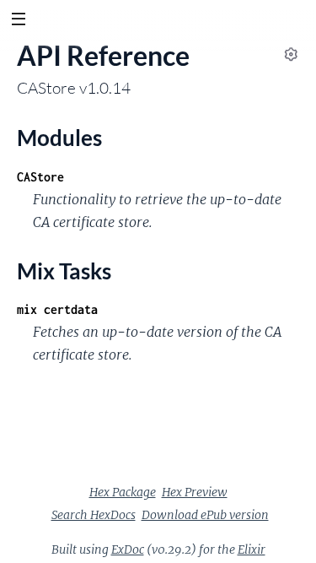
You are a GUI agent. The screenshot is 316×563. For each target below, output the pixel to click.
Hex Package (122, 492)
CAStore (40, 177)
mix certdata (57, 309)
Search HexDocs (93, 515)
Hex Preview (195, 492)
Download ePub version (205, 514)
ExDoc (127, 549)
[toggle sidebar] (18, 21)
